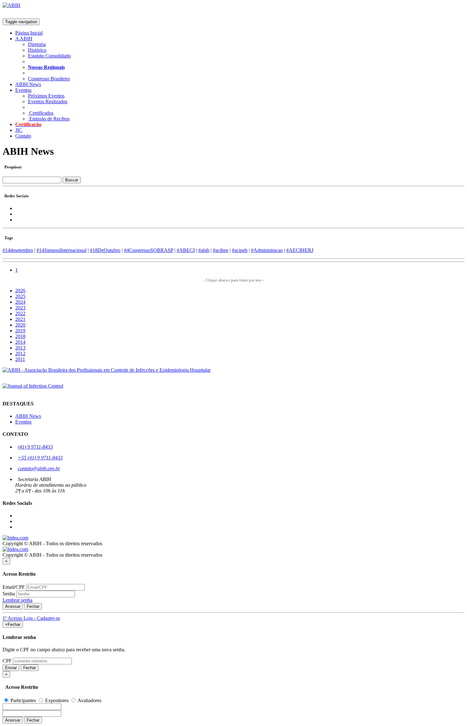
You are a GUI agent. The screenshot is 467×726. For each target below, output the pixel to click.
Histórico (37, 50)
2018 (20, 336)
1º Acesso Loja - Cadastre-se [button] (31, 618)
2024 (20, 302)
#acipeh (239, 250)
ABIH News (28, 84)
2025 (20, 296)
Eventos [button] (23, 90)
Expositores (57, 700)
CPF (7, 660)
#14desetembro (18, 250)
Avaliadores (89, 700)
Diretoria (37, 44)
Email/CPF (14, 587)
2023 (20, 307)
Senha (9, 593)
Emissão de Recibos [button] (49, 118)
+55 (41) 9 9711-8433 (40, 457)
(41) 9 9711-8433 (35, 447)
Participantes (23, 700)
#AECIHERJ (299, 250)
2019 (20, 330)
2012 (20, 353)
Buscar (71, 180)
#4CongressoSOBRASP (148, 250)
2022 (20, 313)
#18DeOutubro (105, 250)
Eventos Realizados (47, 101)
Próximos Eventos (46, 95)
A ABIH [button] (23, 38)
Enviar (11, 667)
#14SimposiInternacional (61, 250)
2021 (20, 319)
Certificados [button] (40, 113)
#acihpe (220, 250)
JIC (18, 130)
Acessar (12, 606)
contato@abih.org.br (39, 468)
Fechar (33, 606)
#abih (203, 250)
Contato (23, 136)
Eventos (23, 421)
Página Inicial (29, 33)
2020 (20, 325)
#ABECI (186, 250)
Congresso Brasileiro (49, 78)
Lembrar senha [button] (17, 600)
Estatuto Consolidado (49, 55)
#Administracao (267, 250)
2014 (20, 342)
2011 (20, 359)
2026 (20, 290)
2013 (20, 347)
